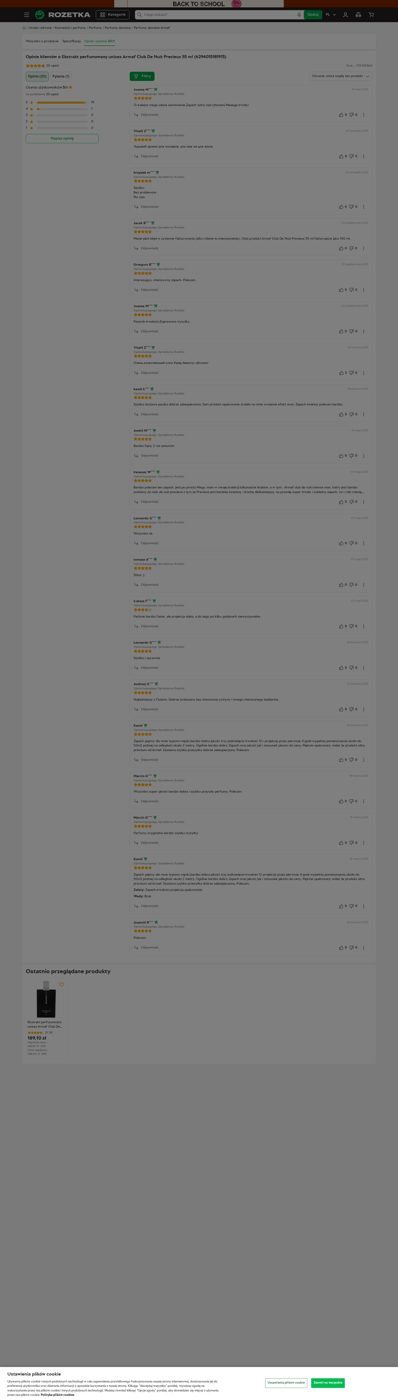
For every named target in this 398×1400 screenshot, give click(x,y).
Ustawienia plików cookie (286, 1383)
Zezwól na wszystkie (328, 1383)
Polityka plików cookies (57, 1395)
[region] (199, 1383)
